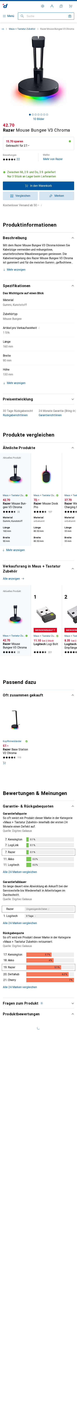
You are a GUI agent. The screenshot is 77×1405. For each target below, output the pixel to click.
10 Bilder (38, 119)
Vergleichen (22, 195)
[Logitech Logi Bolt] (46, 636)
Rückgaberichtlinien (15, 415)
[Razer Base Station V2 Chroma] (15, 752)
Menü (10, 16)
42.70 (9, 125)
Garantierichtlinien (50, 415)
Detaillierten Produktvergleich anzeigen (32, 455)
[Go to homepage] (5, 6)
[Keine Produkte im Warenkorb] (70, 6)
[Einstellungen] (42, 6)
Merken (59, 195)
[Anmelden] (52, 6)
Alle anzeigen (11, 462)
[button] (38, 174)
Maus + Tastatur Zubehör (22, 29)
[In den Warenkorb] (4, 779)
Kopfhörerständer (12, 757)
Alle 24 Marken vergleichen (20, 887)
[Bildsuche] (70, 16)
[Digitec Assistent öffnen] (61, 6)
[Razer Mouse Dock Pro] (46, 499)
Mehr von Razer (53, 157)
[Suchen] (22, 16)
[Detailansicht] (38, 868)
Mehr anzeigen (16, 269)
